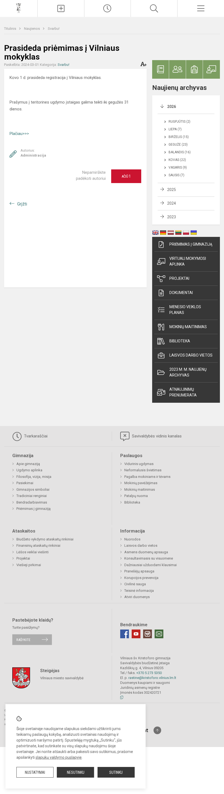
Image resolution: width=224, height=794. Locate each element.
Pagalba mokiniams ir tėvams (147, 477)
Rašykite (23, 639)
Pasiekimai (24, 483)
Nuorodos (132, 539)
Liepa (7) (175, 129)
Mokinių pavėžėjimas (140, 483)
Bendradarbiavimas (31, 502)
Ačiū (126, 176)
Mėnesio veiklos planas (185, 310)
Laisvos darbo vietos (191, 355)
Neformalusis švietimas (142, 470)
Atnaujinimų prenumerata (183, 392)
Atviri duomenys (137, 597)
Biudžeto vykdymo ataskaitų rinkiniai (44, 539)
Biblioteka (179, 341)
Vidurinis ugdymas (139, 464)
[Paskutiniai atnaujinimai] (107, 8)
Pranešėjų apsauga (139, 571)
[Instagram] (147, 634)
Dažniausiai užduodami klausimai (150, 565)
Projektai (179, 278)
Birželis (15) (179, 137)
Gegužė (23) (178, 144)
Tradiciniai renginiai (31, 496)
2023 (171, 217)
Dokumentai (181, 292)
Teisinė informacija (139, 591)
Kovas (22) (177, 160)
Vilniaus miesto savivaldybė (62, 678)
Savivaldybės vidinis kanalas (156, 436)
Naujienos (32, 29)
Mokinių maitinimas (188, 327)
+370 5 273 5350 (149, 673)
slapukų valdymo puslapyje (59, 757)
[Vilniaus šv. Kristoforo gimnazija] (19, 7)
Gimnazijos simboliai (32, 489)
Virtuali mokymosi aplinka (187, 261)
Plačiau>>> (19, 133)
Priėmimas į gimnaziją (190, 244)
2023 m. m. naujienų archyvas (188, 372)
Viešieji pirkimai (28, 565)
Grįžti (22, 204)
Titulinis (10, 29)
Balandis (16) (180, 152)
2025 (171, 189)
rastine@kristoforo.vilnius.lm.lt (152, 678)
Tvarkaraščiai (35, 436)
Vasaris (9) (178, 167)
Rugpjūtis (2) (179, 121)
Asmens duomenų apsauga (146, 552)
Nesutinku (75, 772)
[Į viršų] (157, 730)
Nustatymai (35, 772)
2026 (171, 106)
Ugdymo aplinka (29, 470)
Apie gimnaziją (28, 464)
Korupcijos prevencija (141, 578)
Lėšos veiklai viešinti (32, 552)
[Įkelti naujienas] (61, 8)
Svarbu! (54, 29)
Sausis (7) (176, 175)
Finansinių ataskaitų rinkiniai (38, 545)
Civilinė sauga (135, 584)
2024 (171, 203)
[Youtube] (136, 634)
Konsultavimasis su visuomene (148, 558)
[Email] (159, 634)
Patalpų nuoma (136, 496)
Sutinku (116, 772)
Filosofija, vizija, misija (33, 477)
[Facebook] (124, 634)
